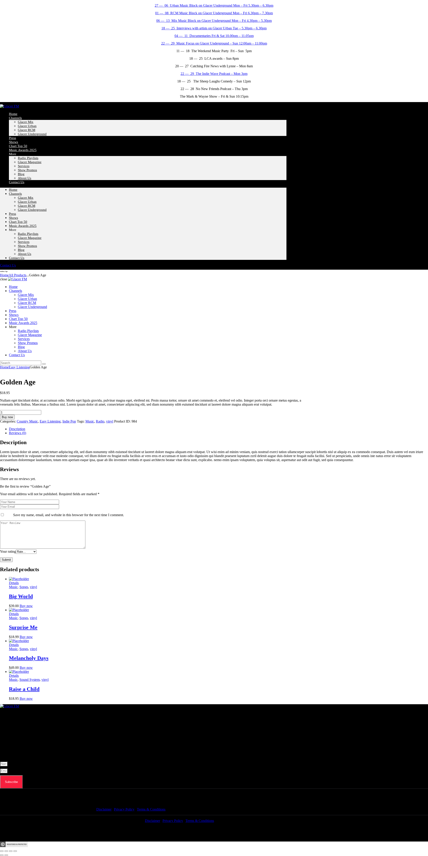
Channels (15, 118)
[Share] (10, 851)
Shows (13, 218)
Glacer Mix (25, 122)
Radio (100, 421)
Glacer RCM (26, 130)
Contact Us (16, 182)
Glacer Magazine (29, 162)
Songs (23, 587)
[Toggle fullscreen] (6, 851)
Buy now (7, 417)
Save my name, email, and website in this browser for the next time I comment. (68, 515)
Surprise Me (23, 627)
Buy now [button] (26, 606)
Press (12, 214)
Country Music (27, 421)
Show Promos (27, 170)
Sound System (29, 680)
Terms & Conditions (151, 809)
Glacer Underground (32, 134)
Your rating (8, 551)
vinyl (109, 421)
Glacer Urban (27, 126)
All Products (17, 275)
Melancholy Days (28, 658)
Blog (21, 250)
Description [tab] (17, 429)
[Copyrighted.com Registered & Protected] (14, 846)
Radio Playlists (28, 158)
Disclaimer (103, 809)
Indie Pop (69, 421)
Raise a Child (24, 689)
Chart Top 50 (18, 222)
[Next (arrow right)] (6, 855)
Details (14, 583)
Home (13, 189)
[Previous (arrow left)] (2, 855)
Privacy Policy (124, 809)
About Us (24, 178)
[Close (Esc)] (15, 851)
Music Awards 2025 (23, 150)
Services (23, 166)
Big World (21, 596)
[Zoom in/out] (2, 851)
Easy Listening (19, 367)
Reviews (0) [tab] (17, 433)
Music (89, 421)
